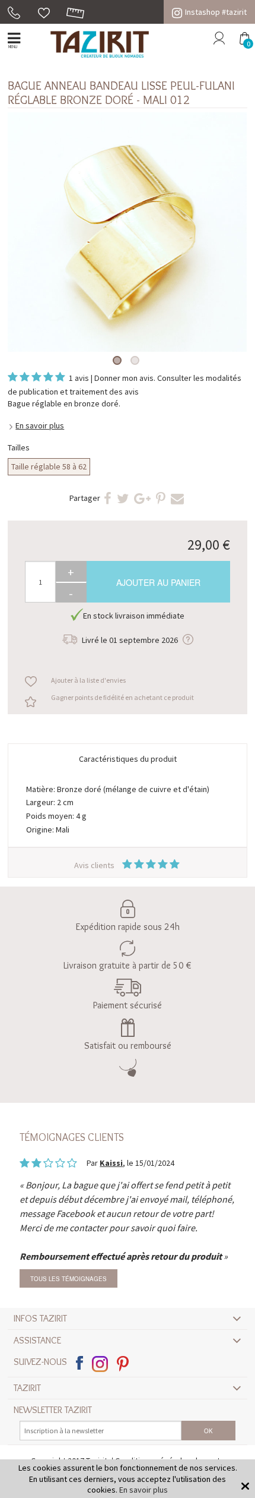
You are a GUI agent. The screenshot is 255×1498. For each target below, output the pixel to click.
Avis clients (95, 865)
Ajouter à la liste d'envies (88, 680)
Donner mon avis (124, 378)
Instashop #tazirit (216, 12)
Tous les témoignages (68, 1279)
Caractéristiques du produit (128, 758)
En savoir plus (39, 425)
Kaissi (111, 1163)
